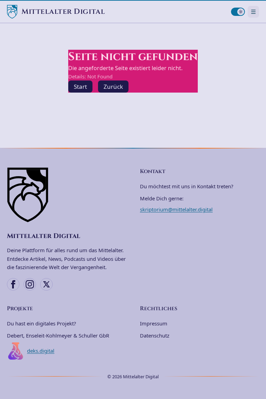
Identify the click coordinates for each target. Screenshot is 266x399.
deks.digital (40, 350)
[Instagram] (30, 284)
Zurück (113, 87)
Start (80, 87)
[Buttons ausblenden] (257, 354)
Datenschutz (154, 335)
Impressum (153, 323)
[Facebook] (13, 284)
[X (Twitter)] (46, 284)
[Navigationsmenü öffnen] (253, 11)
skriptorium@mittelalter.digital (176, 209)
